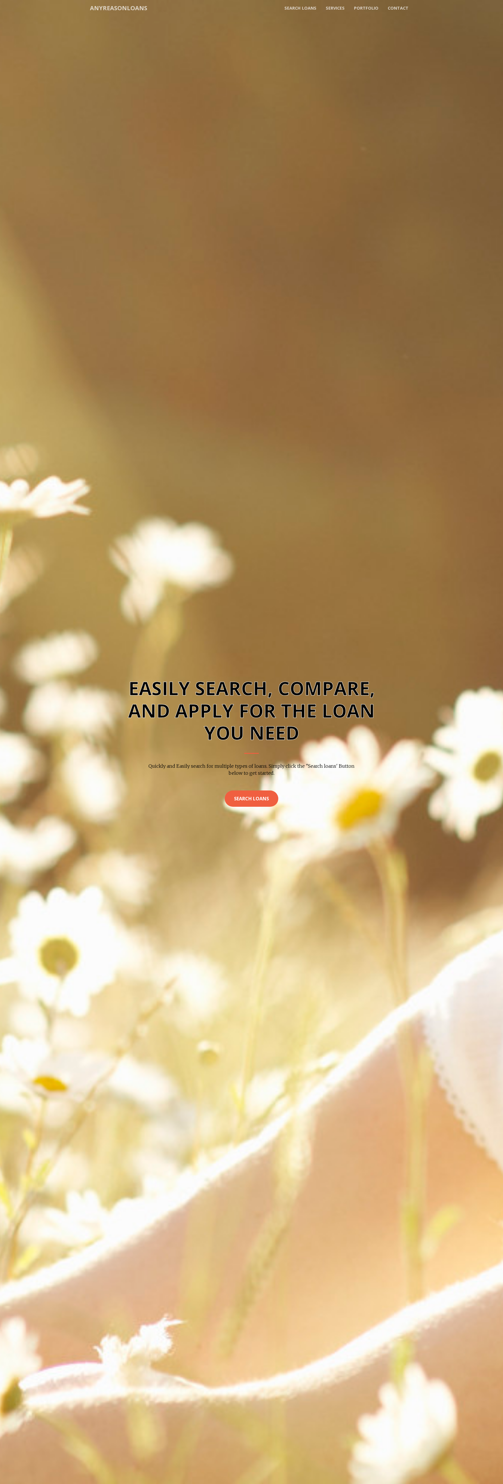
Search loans (300, 8)
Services (335, 8)
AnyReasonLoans (118, 8)
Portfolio (366, 8)
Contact (398, 8)
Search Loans (251, 798)
